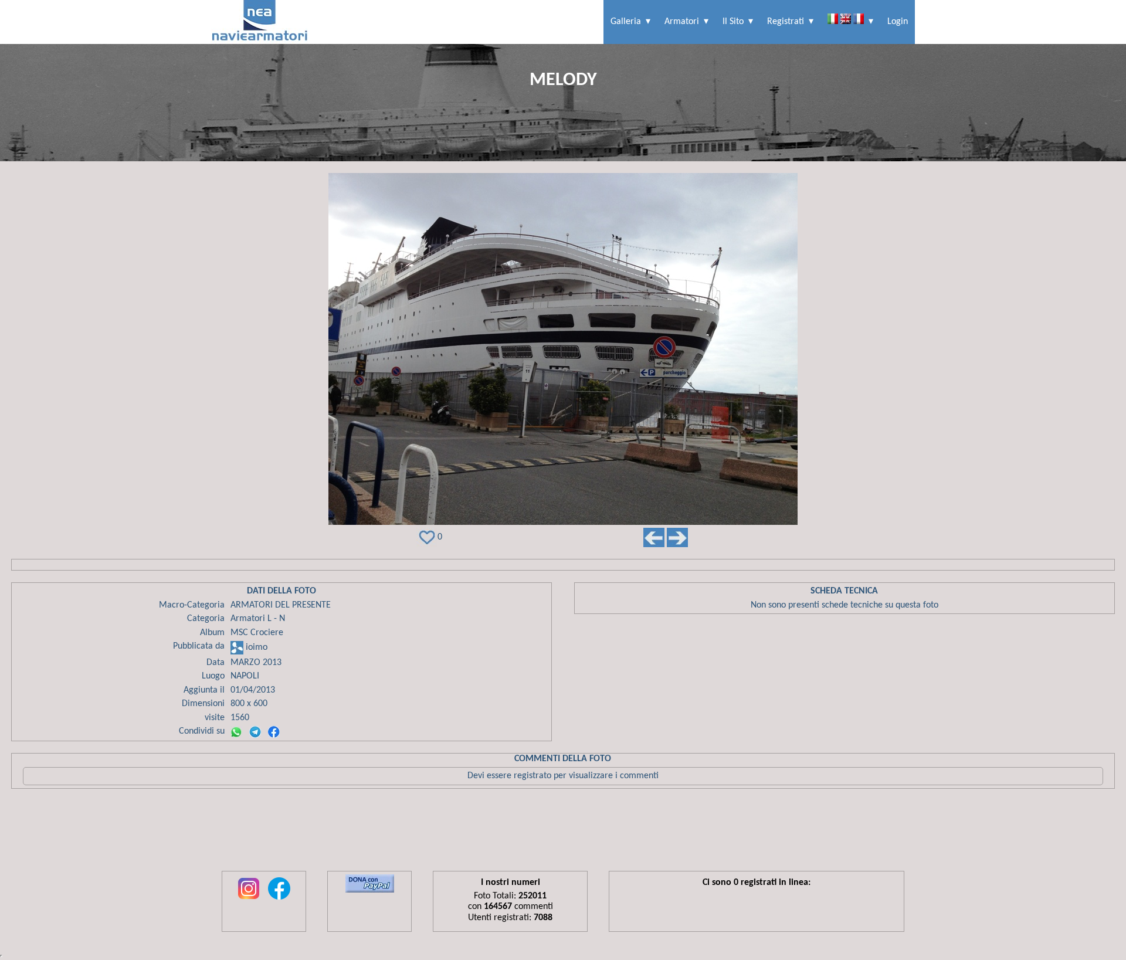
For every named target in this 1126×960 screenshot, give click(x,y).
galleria (626, 21)
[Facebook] (274, 732)
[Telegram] (255, 732)
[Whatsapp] (236, 732)
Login (897, 21)
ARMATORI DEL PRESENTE (280, 605)
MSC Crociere (256, 632)
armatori (681, 21)
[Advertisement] (563, 832)
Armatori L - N (257, 618)
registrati (785, 21)
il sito (733, 21)
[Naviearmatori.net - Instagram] (249, 900)
